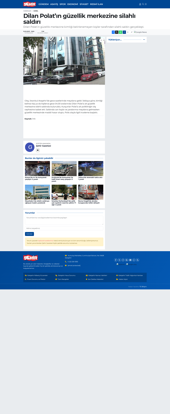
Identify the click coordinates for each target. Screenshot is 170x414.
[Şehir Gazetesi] (29, 147)
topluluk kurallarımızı (46, 241)
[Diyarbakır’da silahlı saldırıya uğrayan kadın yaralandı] (37, 192)
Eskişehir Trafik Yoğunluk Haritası (131, 275)
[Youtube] (130, 260)
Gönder (29, 234)
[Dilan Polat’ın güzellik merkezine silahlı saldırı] (64, 61)
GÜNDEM (44, 4)
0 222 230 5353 (73, 262)
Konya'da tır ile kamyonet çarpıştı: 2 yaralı (35, 178)
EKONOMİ (72, 4)
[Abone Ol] (140, 32)
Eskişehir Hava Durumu (66, 275)
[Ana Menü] (146, 4)
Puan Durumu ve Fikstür (36, 279)
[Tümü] (144, 40)
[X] (119, 260)
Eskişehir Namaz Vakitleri (98, 275)
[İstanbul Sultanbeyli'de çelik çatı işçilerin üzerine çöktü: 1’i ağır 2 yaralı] (64, 192)
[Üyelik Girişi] (140, 4)
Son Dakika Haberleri (95, 279)
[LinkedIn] (126, 260)
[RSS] (137, 260)
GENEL (35, 11)
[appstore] (120, 264)
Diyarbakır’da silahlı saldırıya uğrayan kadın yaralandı (37, 202)
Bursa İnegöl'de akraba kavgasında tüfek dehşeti (89, 202)
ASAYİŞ (54, 4)
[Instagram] (123, 260)
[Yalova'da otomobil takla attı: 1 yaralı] (90, 168)
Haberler (27, 11)
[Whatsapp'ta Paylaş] (120, 32)
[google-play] (131, 264)
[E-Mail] (37, 150)
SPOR (63, 4)
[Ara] (143, 4)
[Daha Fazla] (124, 32)
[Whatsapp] (134, 260)
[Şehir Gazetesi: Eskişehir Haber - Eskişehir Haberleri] (29, 4)
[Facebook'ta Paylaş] (113, 32)
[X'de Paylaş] (116, 32)
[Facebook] (115, 260)
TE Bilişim (143, 287)
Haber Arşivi (123, 279)
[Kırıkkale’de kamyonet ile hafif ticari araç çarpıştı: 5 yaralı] (64, 168)
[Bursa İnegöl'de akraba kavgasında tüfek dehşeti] (90, 192)
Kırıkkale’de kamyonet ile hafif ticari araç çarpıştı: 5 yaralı (62, 179)
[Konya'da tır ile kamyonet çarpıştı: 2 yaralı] (37, 168)
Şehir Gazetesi (43, 146)
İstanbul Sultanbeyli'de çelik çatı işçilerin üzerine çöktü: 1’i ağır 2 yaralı (64, 203)
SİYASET (84, 4)
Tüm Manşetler (63, 279)
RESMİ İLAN (96, 4)
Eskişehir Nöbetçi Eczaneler (37, 275)
